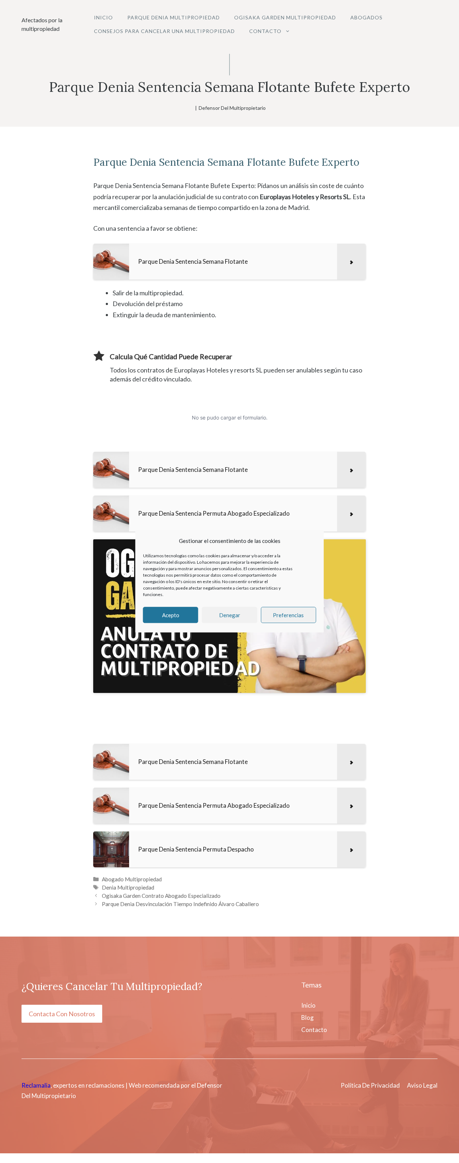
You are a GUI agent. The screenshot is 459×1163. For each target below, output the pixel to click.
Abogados (366, 17)
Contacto (265, 31)
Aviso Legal (422, 1085)
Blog (307, 1017)
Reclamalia (36, 1085)
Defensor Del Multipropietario (232, 108)
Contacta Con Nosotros (62, 1014)
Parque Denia (124, 162)
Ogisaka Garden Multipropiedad (285, 17)
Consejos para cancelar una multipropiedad (164, 31)
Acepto (170, 615)
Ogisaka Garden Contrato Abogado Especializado (161, 895)
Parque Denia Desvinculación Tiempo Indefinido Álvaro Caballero (180, 904)
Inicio (103, 17)
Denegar (229, 615)
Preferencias (288, 615)
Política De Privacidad (370, 1085)
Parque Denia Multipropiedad (173, 17)
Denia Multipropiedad (128, 887)
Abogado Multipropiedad (132, 879)
